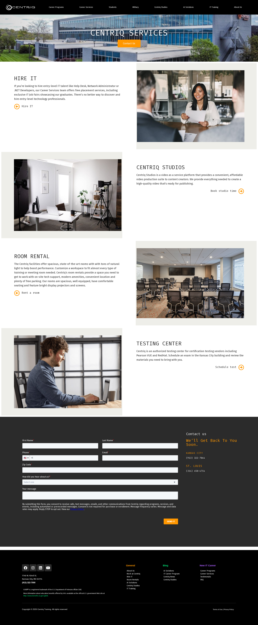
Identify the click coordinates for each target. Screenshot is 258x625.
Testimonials (205, 577)
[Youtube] (48, 567)
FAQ (202, 580)
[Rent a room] (17, 293)
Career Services (86, 7)
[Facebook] (25, 567)
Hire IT (27, 106)
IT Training (213, 7)
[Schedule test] (241, 367)
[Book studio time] (241, 191)
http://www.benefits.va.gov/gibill (35, 596)
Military (135, 7)
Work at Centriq (133, 574)
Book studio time (223, 190)
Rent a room (30, 292)
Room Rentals (133, 580)
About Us (238, 7)
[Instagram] (33, 567)
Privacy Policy (229, 609)
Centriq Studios (160, 7)
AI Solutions (188, 7)
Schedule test (225, 367)
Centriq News (169, 577)
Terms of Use (217, 609)
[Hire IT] (17, 106)
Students (113, 7)
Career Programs (56, 7)
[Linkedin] (40, 567)
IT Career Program (172, 574)
